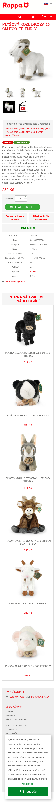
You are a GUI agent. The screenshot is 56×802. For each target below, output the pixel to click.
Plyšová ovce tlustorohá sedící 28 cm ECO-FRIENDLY (28, 542)
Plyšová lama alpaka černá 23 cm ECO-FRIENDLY (28, 354)
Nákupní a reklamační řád (16, 720)
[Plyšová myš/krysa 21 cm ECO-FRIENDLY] (27, 641)
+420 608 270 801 (18, 697)
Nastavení (28, 783)
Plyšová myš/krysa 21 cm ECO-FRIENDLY (28, 666)
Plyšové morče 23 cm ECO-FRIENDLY (28, 415)
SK (51, 3)
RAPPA (33, 271)
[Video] (22, 106)
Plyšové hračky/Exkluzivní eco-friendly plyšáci (27, 128)
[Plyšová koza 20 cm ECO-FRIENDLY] (27, 578)
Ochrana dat (12, 729)
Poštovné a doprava (16, 725)
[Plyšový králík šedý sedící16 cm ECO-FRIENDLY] (27, 453)
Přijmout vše (28, 791)
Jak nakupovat (13, 715)
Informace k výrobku (15, 281)
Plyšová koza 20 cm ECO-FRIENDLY (28, 603)
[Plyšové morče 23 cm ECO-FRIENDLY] (27, 390)
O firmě (9, 711)
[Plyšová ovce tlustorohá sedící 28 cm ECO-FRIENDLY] (27, 516)
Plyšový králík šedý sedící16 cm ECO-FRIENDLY (28, 480)
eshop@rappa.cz (40, 697)
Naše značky (12, 733)
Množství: (9, 198)
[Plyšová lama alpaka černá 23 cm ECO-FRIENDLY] (27, 328)
